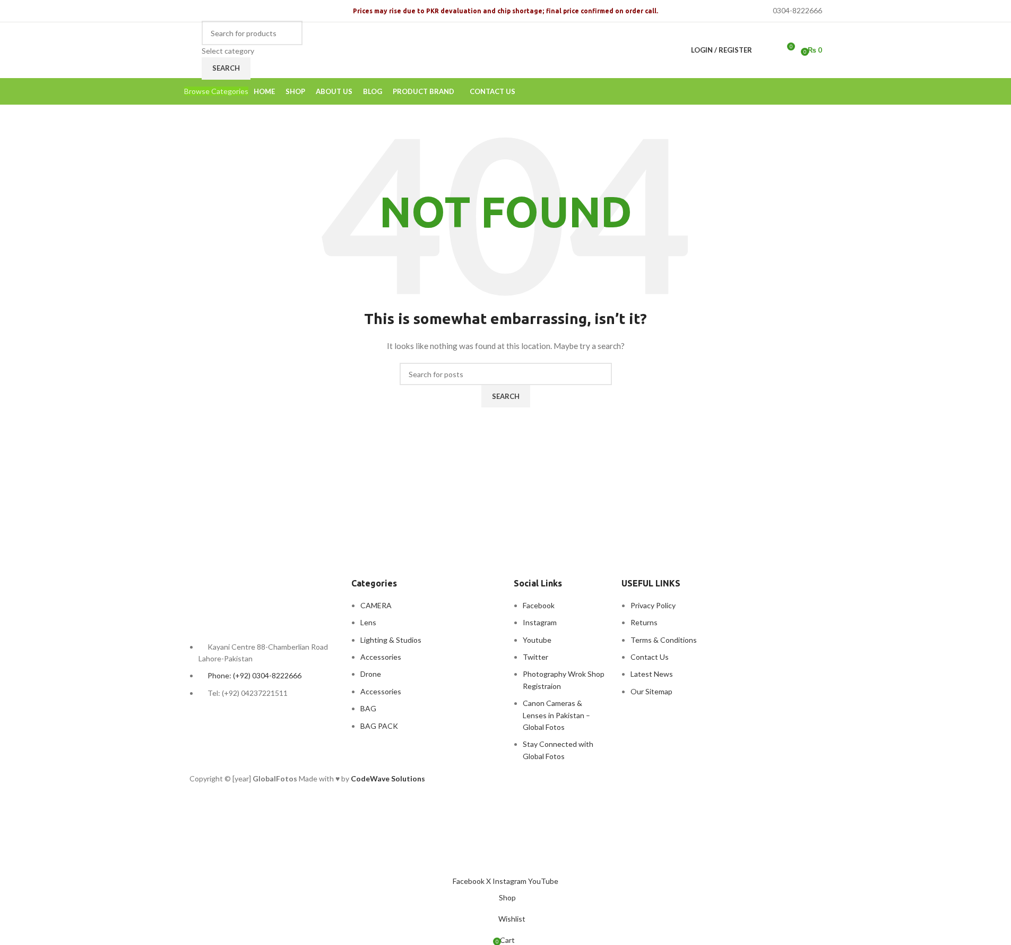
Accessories (380, 656)
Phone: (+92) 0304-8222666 (254, 675)
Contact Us (649, 656)
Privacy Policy (653, 605)
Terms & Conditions (663, 639)
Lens (368, 622)
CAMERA (376, 605)
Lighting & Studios (390, 639)
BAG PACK (379, 725)
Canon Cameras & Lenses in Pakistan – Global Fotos (556, 715)
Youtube (537, 639)
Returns (644, 622)
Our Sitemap (651, 691)
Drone (370, 673)
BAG (368, 708)
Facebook (539, 605)
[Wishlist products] (766, 50)
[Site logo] (190, 43)
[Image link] (247, 600)
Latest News (651, 673)
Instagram (540, 622)
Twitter (535, 656)
